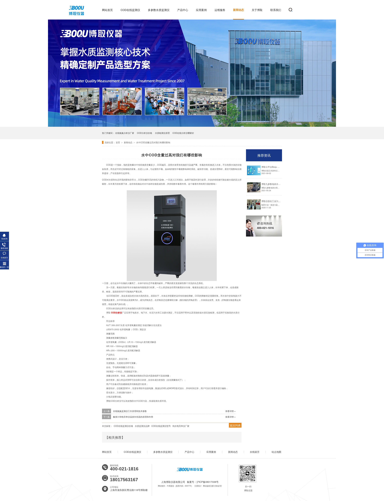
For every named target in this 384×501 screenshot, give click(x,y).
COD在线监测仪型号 (161, 425)
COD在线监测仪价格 (123, 425)
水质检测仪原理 (162, 132)
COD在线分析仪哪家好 (183, 132)
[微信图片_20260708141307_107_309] (192, 125)
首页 (118, 142)
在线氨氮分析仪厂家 (124, 132)
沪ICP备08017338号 (207, 482)
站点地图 (276, 452)
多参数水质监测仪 (159, 10)
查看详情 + (230, 411)
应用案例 (201, 10)
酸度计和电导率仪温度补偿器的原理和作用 (133, 416)
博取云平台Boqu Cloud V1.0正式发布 (278, 166)
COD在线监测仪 (130, 10)
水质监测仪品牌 (142, 425)
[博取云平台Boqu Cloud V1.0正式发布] (254, 170)
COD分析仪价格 (144, 132)
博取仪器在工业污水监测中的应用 (277, 201)
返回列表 (235, 425)
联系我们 (275, 10)
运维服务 (219, 10)
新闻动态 (238, 10)
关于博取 (257, 10)
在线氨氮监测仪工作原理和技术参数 (130, 411)
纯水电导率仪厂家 (180, 425)
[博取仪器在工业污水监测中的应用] (254, 204)
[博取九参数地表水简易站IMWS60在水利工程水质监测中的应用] (254, 187)
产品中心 (182, 10)
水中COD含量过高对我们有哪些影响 (153, 142)
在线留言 (255, 452)
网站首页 (107, 10)
